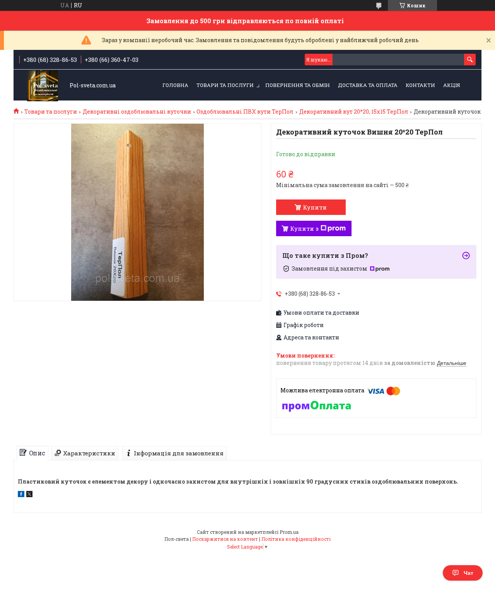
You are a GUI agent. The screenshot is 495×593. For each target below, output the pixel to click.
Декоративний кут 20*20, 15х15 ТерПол (353, 111)
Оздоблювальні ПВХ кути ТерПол (245, 111)
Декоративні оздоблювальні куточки (137, 111)
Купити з (304, 228)
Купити (315, 207)
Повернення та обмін (297, 85)
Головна (175, 85)
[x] (29, 495)
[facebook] (21, 495)
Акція (451, 85)
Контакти (420, 85)
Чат (468, 573)
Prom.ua (289, 532)
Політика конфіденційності (296, 539)
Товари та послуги (225, 85)
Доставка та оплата (368, 85)
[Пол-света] (42, 85)
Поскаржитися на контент (225, 539)
